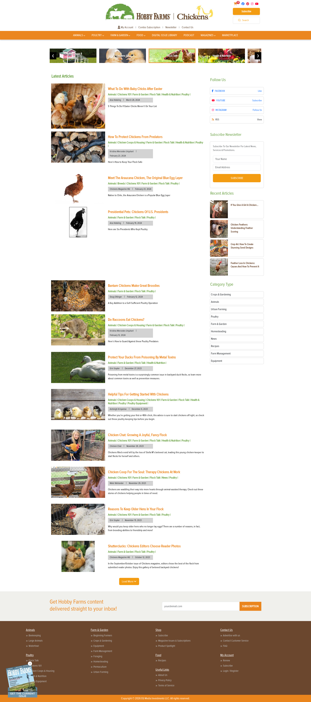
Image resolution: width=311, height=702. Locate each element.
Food (140, 35)
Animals (78, 35)
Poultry (97, 35)
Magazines (207, 35)
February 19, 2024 (134, 223)
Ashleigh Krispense (118, 409)
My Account (126, 27)
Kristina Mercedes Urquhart (122, 151)
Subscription (250, 606)
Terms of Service (166, 685)
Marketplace (230, 35)
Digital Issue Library (164, 35)
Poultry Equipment (137, 403)
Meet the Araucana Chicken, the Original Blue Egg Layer (145, 178)
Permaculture (100, 666)
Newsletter (171, 27)
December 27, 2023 (133, 368)
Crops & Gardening (102, 640)
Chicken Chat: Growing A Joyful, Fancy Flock (137, 435)
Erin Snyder (115, 368)
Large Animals (36, 640)
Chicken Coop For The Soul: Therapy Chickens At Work (144, 472)
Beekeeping (35, 635)
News (165, 477)
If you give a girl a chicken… (244, 205)
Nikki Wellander (117, 483)
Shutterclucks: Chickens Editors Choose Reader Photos (144, 546)
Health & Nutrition (171, 94)
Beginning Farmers (102, 635)
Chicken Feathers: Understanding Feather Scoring (242, 228)
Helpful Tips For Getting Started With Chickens (138, 394)
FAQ (225, 645)
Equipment (98, 645)
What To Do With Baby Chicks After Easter (135, 89)
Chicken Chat (115, 446)
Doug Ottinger (116, 296)
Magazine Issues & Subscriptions (174, 640)
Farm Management (102, 651)
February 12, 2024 (135, 296)
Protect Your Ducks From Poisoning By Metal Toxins (142, 357)
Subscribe (246, 11)
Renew (226, 660)
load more (128, 581)
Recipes (162, 660)
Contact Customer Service (236, 640)
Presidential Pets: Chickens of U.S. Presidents (138, 212)
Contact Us (187, 27)
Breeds (121, 183)
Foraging (97, 656)
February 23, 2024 (118, 155)
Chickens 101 (124, 94)
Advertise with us (231, 635)
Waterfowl (34, 645)
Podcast (189, 35)
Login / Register (230, 670)
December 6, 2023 (140, 409)
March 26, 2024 (133, 100)
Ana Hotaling (115, 100)
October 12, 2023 (142, 557)
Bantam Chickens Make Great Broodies (134, 286)
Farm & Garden (119, 35)
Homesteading (100, 661)
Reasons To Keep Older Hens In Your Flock (136, 509)
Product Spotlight (166, 645)
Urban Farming (100, 672)
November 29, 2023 (135, 446)
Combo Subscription (149, 27)
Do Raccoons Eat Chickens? (126, 320)
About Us (162, 675)
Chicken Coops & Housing (131, 142)
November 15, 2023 (133, 520)
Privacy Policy (165, 680)
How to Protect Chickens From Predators (135, 137)
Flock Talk (155, 94)
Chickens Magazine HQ (120, 189)
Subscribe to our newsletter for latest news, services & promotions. (234, 148)
